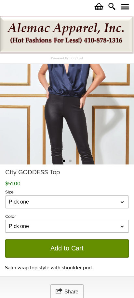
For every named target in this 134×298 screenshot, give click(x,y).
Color (10, 216)
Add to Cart (67, 248)
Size (9, 192)
